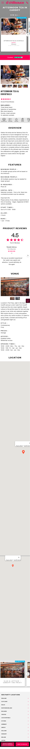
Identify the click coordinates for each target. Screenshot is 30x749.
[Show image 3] (15, 86)
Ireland (3, 737)
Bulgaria (4, 711)
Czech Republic (5, 717)
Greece (3, 727)
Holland (3, 730)
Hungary (4, 733)
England (3, 698)
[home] (15, 3)
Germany (4, 724)
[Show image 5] (25, 86)
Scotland (4, 701)
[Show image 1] (4, 86)
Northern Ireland (6, 708)
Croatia (3, 714)
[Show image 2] (9, 86)
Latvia (3, 740)
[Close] (19, 557)
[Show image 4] (20, 86)
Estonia (3, 721)
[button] (28, 35)
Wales (3, 704)
